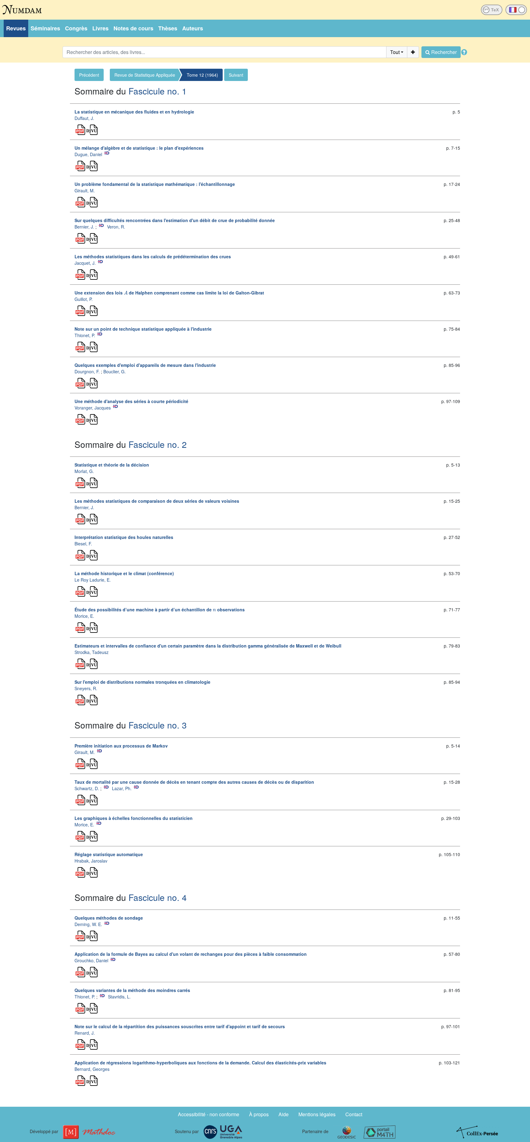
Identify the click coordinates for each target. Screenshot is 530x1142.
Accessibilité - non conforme (208, 1114)
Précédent (89, 75)
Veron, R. (116, 227)
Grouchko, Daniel (91, 960)
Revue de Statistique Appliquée (144, 75)
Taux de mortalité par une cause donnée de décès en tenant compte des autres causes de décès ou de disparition (194, 782)
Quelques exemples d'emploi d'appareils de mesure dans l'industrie (145, 365)
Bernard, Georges (92, 1069)
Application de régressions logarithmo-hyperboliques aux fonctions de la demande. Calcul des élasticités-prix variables (200, 1062)
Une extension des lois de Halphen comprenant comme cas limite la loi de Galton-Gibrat (169, 293)
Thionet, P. (85, 335)
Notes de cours (133, 28)
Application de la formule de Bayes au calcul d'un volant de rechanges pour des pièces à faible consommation (191, 954)
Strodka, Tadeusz (92, 652)
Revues (16, 28)
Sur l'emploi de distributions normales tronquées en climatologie (142, 682)
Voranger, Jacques (93, 408)
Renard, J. (85, 1033)
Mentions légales (317, 1114)
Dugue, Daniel (88, 154)
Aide (283, 1114)
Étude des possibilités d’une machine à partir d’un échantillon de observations (160, 609)
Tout (395, 52)
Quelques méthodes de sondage (109, 918)
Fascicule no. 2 (158, 444)
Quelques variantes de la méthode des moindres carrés (132, 990)
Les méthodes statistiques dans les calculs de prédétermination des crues (153, 256)
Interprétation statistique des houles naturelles (124, 537)
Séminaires (45, 28)
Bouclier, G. (114, 371)
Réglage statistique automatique (109, 854)
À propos (259, 1114)
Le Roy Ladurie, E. (93, 580)
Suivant (236, 75)
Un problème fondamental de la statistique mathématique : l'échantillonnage (155, 184)
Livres (100, 28)
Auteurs (192, 28)
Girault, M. (85, 190)
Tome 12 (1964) (202, 75)
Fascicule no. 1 (158, 91)
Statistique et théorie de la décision (112, 465)
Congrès (76, 28)
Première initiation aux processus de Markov (121, 746)
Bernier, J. (84, 227)
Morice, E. (84, 616)
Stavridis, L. (119, 997)
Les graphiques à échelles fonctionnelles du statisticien (134, 818)
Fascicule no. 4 (158, 897)
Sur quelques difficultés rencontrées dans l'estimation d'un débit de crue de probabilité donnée (175, 220)
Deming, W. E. (88, 924)
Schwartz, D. (87, 788)
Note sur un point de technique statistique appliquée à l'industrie (143, 329)
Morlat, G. (84, 471)
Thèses (167, 28)
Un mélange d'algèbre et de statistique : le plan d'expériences (139, 148)
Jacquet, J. (85, 263)
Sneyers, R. (86, 688)
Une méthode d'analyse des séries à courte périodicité (131, 401)
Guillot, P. (84, 299)
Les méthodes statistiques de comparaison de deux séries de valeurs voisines (157, 501)
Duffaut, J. (84, 118)
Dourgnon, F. (87, 371)
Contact (353, 1114)
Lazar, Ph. (122, 788)
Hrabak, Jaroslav (91, 861)
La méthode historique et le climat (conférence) (124, 573)
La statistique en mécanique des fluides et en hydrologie (134, 112)
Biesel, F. (83, 543)
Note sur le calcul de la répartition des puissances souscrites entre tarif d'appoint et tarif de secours (180, 1026)
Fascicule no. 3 (158, 725)
